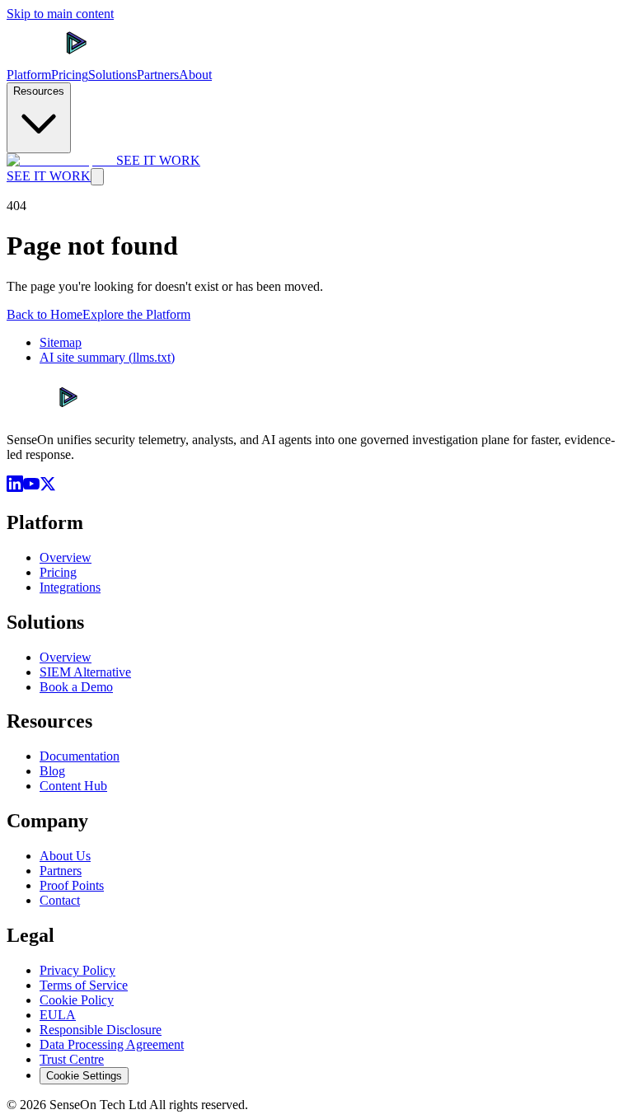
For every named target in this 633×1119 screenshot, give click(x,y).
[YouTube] (31, 487)
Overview (65, 557)
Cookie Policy (77, 1000)
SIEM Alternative (85, 672)
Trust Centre (72, 1059)
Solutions (112, 75)
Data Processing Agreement (112, 1044)
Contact (60, 900)
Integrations (70, 587)
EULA (58, 1015)
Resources (38, 91)
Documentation (80, 756)
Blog (52, 771)
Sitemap (61, 342)
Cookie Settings (84, 1076)
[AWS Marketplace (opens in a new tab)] (61, 160)
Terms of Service (84, 985)
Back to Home (44, 314)
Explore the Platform (136, 314)
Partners (158, 75)
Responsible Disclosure (101, 1030)
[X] (48, 487)
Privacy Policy (77, 970)
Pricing (69, 75)
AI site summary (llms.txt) (107, 357)
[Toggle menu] (97, 176)
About (195, 75)
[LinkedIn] (15, 487)
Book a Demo (76, 687)
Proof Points (72, 885)
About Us (65, 856)
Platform (29, 75)
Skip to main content (60, 14)
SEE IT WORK (158, 160)
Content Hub (73, 786)
